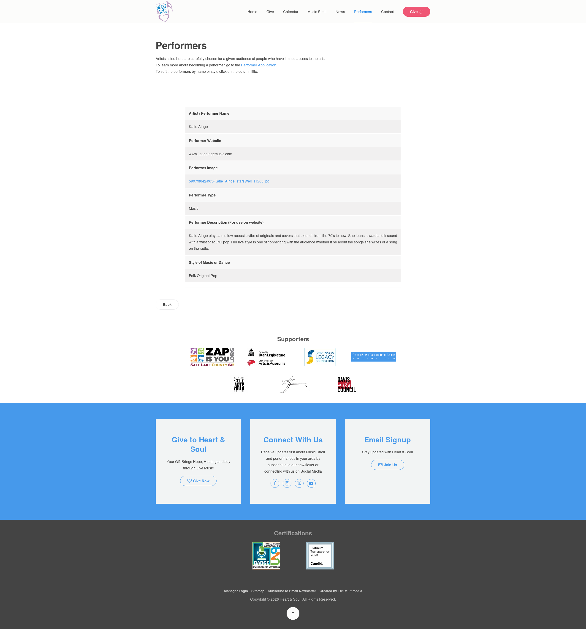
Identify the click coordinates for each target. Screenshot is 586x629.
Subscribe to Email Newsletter (292, 590)
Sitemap (257, 590)
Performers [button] (363, 11)
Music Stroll (316, 11)
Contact (387, 11)
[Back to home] (164, 11)
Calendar (290, 11)
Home (252, 11)
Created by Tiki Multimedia (341, 590)
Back (167, 304)
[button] (293, 613)
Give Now (201, 480)
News (340, 11)
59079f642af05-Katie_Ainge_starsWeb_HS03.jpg (229, 181)
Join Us (390, 464)
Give (270, 11)
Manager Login (236, 590)
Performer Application (258, 65)
